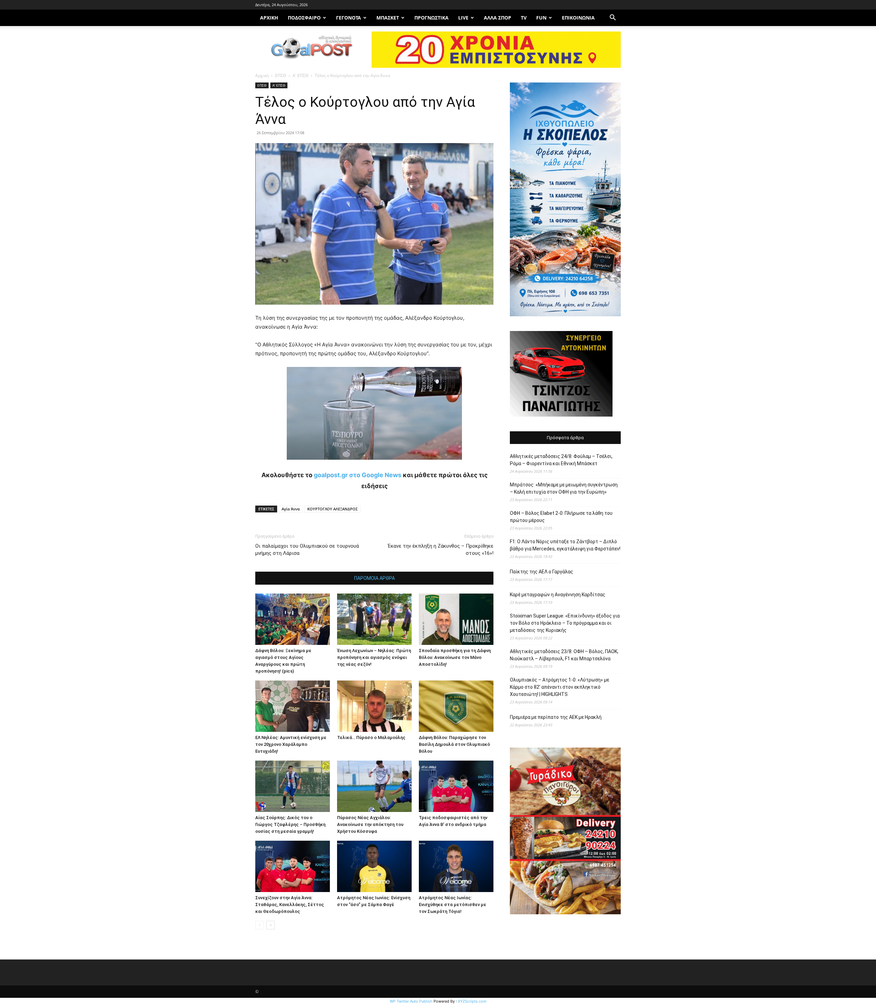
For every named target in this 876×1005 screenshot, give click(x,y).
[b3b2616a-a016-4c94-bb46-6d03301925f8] (374, 465)
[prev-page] (259, 925)
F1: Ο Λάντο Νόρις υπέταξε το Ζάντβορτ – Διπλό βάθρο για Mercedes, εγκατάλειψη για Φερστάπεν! (565, 545)
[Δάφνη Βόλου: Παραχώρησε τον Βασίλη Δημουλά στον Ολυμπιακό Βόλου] (456, 706)
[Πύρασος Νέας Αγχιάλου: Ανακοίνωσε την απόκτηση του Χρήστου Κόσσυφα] (374, 786)
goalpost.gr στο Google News (357, 475)
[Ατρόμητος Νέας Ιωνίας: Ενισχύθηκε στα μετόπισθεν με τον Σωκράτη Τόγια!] (456, 866)
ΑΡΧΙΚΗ (269, 17)
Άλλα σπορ (497, 17)
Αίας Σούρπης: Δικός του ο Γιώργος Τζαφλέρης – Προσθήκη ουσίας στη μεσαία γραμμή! (290, 824)
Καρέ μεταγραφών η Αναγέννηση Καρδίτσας (557, 594)
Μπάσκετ (387, 17)
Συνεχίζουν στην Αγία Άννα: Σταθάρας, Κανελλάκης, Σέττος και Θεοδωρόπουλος (289, 904)
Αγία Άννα (291, 508)
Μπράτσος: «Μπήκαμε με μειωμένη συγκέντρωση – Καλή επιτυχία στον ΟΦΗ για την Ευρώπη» (564, 488)
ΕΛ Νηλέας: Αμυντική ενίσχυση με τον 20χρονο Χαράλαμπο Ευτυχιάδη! (290, 744)
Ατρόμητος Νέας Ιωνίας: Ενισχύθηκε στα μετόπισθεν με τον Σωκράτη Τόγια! (452, 904)
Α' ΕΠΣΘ (300, 75)
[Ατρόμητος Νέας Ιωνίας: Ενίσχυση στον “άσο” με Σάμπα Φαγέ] (374, 866)
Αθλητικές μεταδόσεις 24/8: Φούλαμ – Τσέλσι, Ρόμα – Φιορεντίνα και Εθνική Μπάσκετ (561, 460)
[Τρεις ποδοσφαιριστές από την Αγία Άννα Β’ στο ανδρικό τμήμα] (456, 786)
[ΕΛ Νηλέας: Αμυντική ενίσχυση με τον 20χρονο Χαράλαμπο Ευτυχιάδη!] (292, 706)
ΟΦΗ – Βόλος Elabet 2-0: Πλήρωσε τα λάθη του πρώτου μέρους (561, 516)
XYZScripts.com (472, 1001)
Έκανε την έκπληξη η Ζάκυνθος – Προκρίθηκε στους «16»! (440, 549)
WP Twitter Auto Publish (411, 1001)
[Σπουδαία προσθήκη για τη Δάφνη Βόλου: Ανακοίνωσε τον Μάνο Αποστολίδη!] (456, 619)
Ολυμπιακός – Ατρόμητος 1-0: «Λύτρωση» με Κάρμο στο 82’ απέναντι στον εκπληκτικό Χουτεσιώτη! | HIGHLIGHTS (559, 687)
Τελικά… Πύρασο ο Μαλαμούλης (371, 737)
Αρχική (262, 75)
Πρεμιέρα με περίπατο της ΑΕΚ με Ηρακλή (556, 717)
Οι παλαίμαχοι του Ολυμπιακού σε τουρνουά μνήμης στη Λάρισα (307, 549)
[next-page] (270, 925)
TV (524, 17)
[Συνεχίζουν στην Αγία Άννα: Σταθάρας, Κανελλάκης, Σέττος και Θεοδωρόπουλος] (292, 866)
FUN (541, 17)
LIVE (463, 17)
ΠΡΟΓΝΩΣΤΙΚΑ (431, 17)
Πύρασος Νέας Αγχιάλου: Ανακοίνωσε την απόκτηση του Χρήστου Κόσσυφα (370, 824)
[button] (612, 18)
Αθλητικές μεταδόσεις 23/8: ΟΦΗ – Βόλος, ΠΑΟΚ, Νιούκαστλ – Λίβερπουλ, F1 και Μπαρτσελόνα (564, 655)
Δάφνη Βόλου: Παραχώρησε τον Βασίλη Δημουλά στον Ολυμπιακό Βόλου (454, 744)
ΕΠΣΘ (280, 75)
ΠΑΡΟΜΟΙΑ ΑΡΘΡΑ (374, 578)
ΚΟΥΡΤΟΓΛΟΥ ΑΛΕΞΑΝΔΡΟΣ (332, 508)
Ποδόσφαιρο (304, 17)
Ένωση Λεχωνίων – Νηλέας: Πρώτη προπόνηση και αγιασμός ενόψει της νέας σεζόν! (374, 657)
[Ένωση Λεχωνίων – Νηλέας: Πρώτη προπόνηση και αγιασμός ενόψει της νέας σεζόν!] (374, 619)
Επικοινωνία (578, 17)
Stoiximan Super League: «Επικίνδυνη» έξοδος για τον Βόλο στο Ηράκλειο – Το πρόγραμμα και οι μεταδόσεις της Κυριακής (565, 623)
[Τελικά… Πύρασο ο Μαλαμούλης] (374, 706)
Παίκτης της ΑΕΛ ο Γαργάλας (541, 571)
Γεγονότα (348, 17)
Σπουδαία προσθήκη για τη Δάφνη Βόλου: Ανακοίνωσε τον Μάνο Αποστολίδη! (455, 657)
